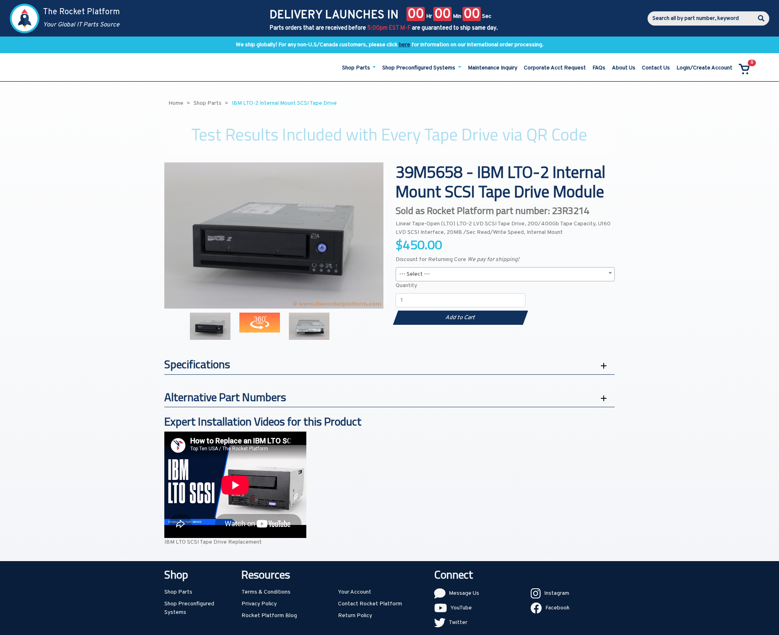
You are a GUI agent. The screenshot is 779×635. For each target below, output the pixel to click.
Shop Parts (178, 592)
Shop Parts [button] (356, 68)
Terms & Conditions (266, 592)
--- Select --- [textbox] (414, 274)
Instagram (556, 593)
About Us (623, 68)
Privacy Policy (259, 603)
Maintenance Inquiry (492, 68)
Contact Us (656, 68)
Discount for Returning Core (457, 259)
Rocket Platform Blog (269, 615)
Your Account (354, 592)
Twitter (458, 622)
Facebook (557, 608)
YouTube (461, 608)
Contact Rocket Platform (370, 603)
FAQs (598, 68)
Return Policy (355, 615)
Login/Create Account (704, 68)
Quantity (406, 285)
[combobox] (505, 274)
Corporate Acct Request (555, 68)
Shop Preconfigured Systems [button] (419, 68)
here (404, 44)
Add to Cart (460, 317)
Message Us (464, 593)
